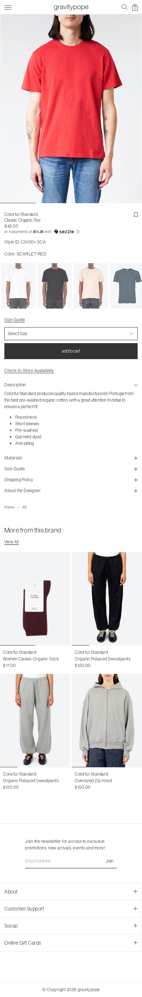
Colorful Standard (21, 214)
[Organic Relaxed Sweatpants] (107, 599)
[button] (71, 232)
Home (9, 507)
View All (11, 541)
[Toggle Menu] (8, 6)
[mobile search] (125, 7)
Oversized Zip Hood (93, 780)
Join (109, 861)
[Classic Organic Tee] (18, 286)
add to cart (71, 351)
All (25, 507)
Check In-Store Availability (29, 370)
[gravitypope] (71, 7)
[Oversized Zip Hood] (107, 720)
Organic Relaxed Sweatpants (102, 659)
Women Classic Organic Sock (31, 659)
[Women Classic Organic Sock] (35, 599)
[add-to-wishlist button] (136, 215)
